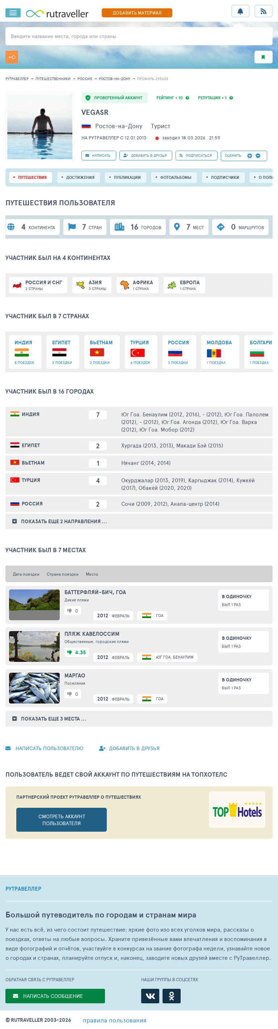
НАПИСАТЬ (100, 155)
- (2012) (211, 414)
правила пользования (114, 1019)
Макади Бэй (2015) (199, 445)
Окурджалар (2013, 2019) (153, 480)
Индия (30, 414)
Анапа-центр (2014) (194, 503)
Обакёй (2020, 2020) (165, 487)
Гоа (160, 615)
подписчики (225, 177)
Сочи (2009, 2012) (144, 503)
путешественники (53, 78)
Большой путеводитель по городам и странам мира (100, 914)
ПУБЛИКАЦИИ (127, 177)
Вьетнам (33, 462)
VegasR (95, 112)
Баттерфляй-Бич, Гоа (95, 592)
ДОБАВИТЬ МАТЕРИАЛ (137, 12)
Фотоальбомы (175, 177)
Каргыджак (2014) (210, 480)
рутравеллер (17, 78)
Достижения (80, 177)
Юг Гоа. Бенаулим (175, 657)
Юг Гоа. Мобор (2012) (166, 429)
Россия (84, 78)
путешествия (32, 177)
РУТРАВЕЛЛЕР (23, 889)
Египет (31, 445)
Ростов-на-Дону (114, 78)
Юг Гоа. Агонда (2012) (189, 421)
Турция (31, 480)
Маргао (74, 676)
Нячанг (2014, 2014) (145, 462)
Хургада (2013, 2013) (147, 445)
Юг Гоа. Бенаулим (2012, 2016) (160, 414)
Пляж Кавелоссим (91, 634)
